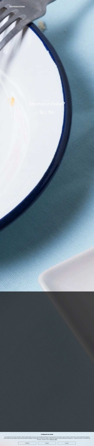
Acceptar (67, 443)
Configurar (27, 443)
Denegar (47, 443)
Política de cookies (53, 439)
